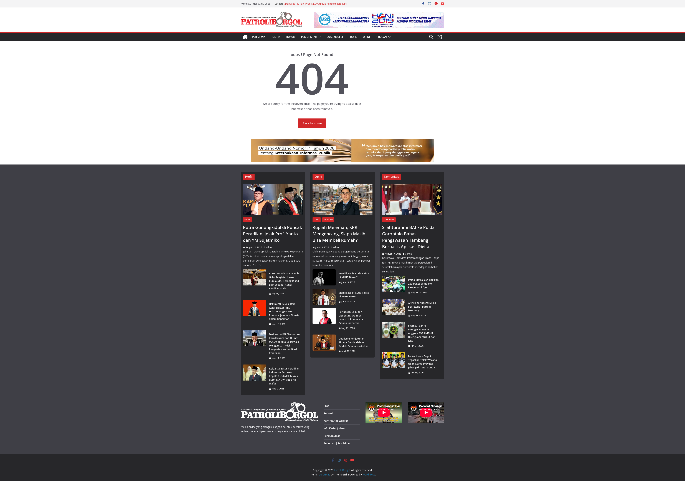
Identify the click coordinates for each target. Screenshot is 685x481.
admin (269, 247)
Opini (366, 37)
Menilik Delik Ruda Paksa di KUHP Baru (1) (354, 294)
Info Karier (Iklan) (334, 428)
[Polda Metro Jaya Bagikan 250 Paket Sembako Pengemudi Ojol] (393, 286)
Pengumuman (332, 435)
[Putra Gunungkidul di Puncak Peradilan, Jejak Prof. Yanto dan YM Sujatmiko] (273, 199)
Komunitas (389, 219)
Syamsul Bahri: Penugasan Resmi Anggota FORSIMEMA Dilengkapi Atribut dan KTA (421, 333)
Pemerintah (309, 37)
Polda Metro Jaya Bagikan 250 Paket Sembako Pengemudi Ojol (423, 283)
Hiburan (381, 37)
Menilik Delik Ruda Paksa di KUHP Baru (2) (354, 275)
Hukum (290, 37)
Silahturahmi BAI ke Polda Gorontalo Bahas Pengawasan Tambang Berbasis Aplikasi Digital (408, 236)
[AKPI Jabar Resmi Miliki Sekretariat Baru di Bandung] (393, 309)
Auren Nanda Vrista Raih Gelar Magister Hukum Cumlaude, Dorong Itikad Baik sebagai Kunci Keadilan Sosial (284, 281)
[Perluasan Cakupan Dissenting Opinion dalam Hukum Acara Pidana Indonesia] (324, 320)
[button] (319, 36)
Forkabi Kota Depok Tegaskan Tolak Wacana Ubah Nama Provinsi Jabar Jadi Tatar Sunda (422, 362)
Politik (275, 37)
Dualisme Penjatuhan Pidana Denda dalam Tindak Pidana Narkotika (353, 342)
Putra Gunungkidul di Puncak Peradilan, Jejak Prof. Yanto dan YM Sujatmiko (272, 233)
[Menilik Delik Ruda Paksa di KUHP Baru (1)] (324, 297)
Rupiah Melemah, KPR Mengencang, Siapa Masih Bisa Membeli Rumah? (339, 233)
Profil (353, 37)
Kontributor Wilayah (336, 420)
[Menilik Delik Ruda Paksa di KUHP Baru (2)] (324, 278)
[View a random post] (440, 37)
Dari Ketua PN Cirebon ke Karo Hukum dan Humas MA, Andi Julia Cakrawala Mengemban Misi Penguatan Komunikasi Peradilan (284, 344)
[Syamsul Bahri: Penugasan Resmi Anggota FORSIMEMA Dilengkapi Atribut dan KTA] (393, 336)
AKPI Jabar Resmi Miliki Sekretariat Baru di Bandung (422, 306)
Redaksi (328, 413)
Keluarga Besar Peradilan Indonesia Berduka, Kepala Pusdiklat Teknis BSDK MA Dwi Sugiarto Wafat (284, 376)
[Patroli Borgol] (245, 37)
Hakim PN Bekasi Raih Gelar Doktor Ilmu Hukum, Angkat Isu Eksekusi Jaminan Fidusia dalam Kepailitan (284, 311)
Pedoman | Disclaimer (337, 443)
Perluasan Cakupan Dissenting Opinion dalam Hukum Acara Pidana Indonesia (351, 317)
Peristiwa (258, 37)
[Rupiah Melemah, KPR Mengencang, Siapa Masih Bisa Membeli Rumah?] (342, 199)
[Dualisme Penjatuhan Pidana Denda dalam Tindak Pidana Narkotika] (324, 345)
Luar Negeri (335, 37)
